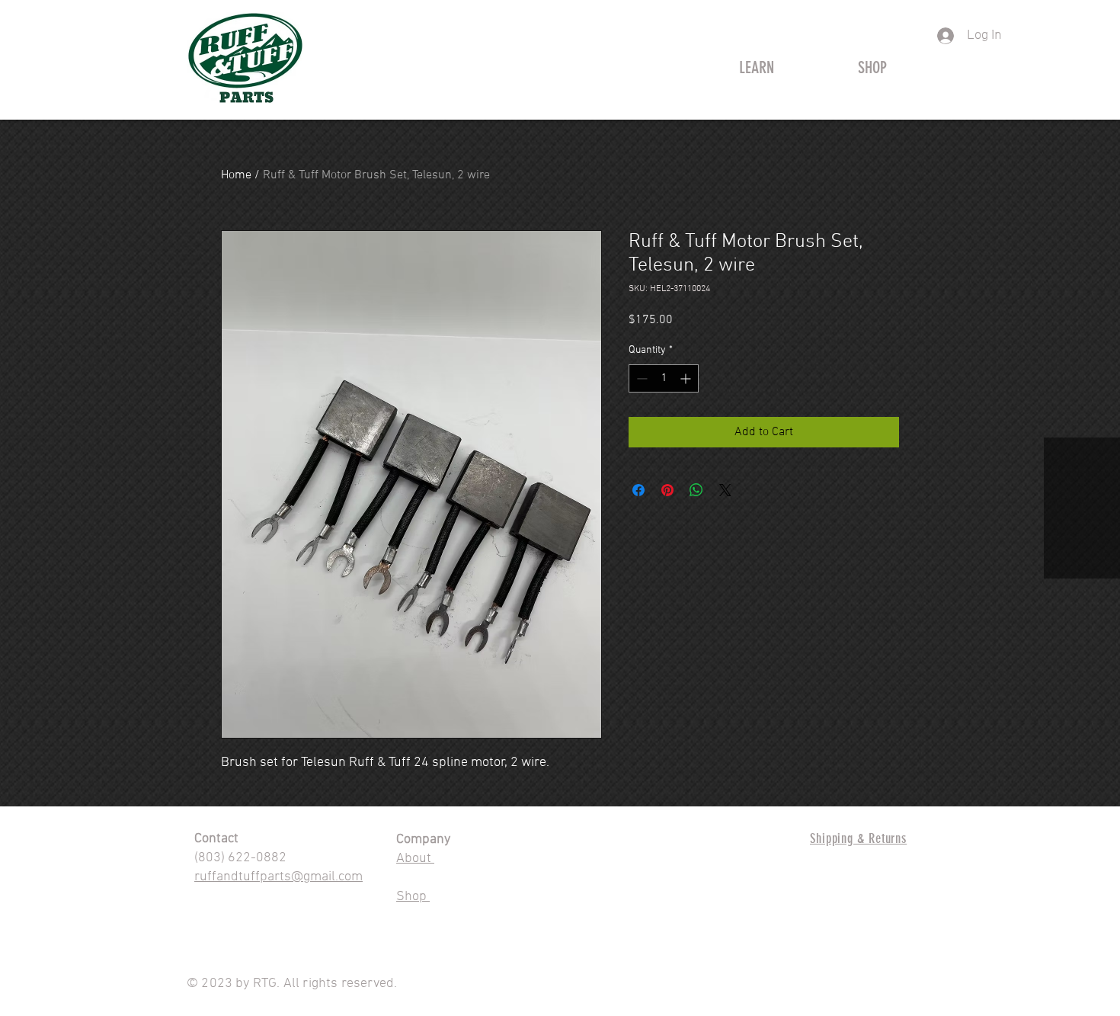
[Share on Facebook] (638, 490)
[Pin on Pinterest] (667, 490)
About (415, 859)
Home (236, 175)
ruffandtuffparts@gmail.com (278, 877)
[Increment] (686, 378)
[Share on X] (725, 490)
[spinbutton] (663, 378)
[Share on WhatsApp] (696, 490)
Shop (413, 897)
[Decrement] (640, 378)
